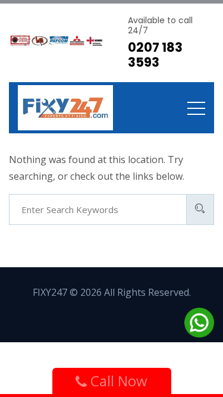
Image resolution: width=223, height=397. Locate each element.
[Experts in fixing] (65, 107)
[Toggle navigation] (196, 108)
